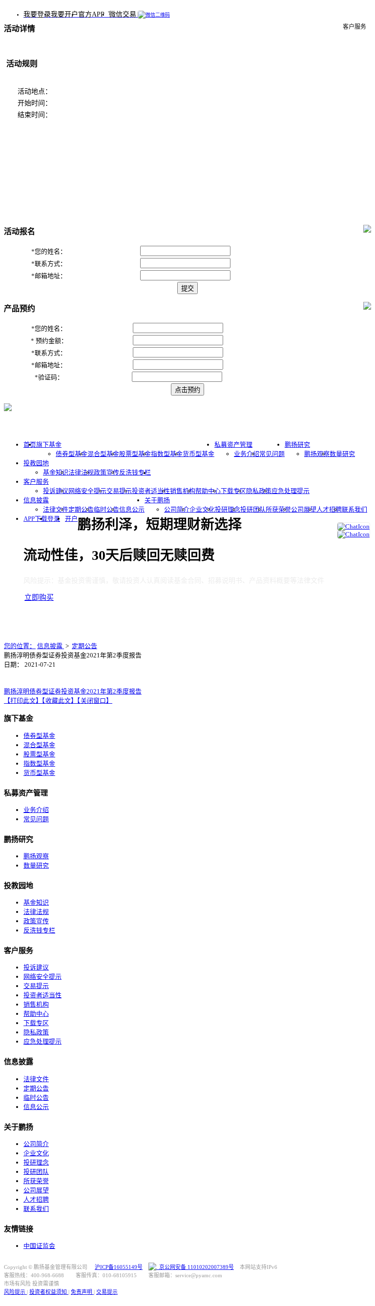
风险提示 (15, 1292)
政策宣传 (106, 472)
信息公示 (132, 509)
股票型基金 (135, 453)
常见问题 (272, 453)
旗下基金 (49, 444)
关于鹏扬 (157, 500)
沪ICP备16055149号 (119, 1267)
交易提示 (119, 491)
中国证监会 (39, 1245)
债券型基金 (71, 453)
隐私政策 (258, 491)
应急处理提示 (290, 491)
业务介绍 (246, 453)
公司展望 (303, 509)
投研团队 (253, 509)
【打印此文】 (23, 700)
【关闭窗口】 (94, 700)
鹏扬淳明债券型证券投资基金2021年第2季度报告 (73, 691)
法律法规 (81, 472)
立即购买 (39, 597)
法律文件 (55, 509)
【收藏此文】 (59, 700)
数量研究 (342, 453)
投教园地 (36, 463)
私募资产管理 (233, 444)
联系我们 (354, 509)
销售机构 (182, 491)
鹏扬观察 (317, 453)
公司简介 (176, 509)
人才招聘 (329, 509)
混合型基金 (103, 453)
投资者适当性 (151, 491)
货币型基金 (198, 453)
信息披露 (36, 500)
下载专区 (233, 491)
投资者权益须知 (48, 1292)
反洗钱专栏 (135, 472)
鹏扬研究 (297, 444)
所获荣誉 (278, 509)
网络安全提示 (87, 491)
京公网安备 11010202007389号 (195, 1267)
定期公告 (81, 509)
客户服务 (36, 481)
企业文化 (202, 509)
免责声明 (82, 1292)
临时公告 (106, 509)
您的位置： (20, 646)
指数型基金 (167, 453)
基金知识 (55, 472)
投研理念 (227, 509)
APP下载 (35, 518)
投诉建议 (55, 491)
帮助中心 (208, 491)
